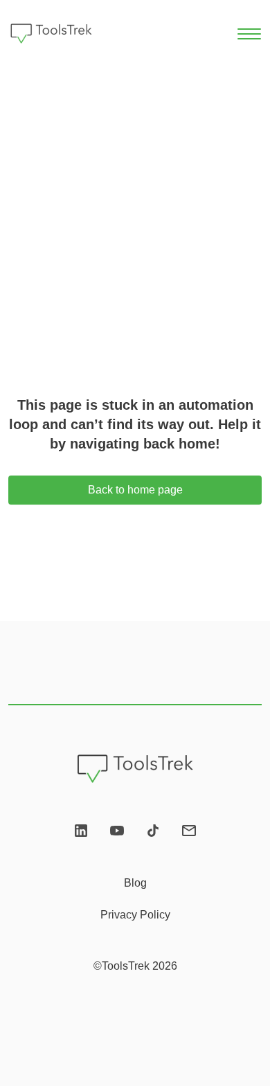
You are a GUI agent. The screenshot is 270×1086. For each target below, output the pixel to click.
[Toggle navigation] (250, 34)
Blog (135, 883)
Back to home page (135, 490)
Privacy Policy (135, 915)
